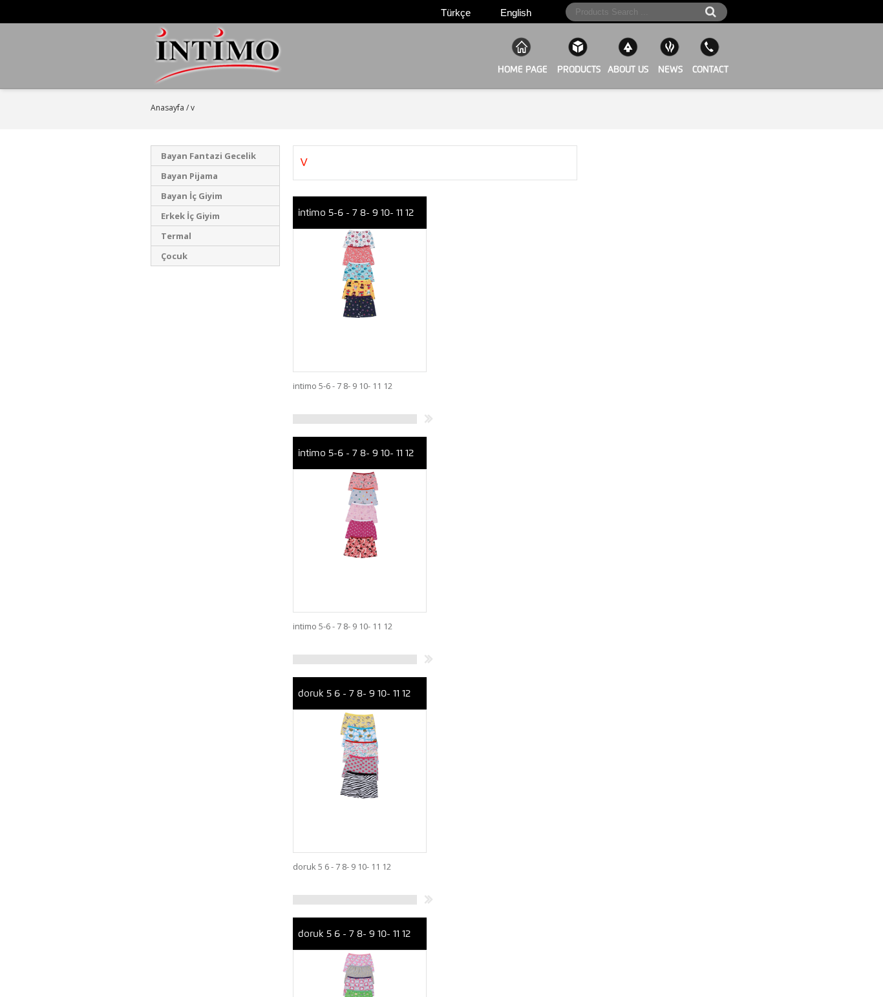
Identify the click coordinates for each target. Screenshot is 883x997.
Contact (709, 69)
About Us (628, 69)
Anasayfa (167, 107)
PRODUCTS (578, 69)
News (669, 69)
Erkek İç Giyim (190, 216)
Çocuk (174, 256)
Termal (176, 236)
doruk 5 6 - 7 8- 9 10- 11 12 (354, 693)
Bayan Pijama (189, 176)
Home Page (521, 69)
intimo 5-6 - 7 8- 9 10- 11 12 (356, 212)
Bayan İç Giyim (191, 196)
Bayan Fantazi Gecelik (208, 156)
